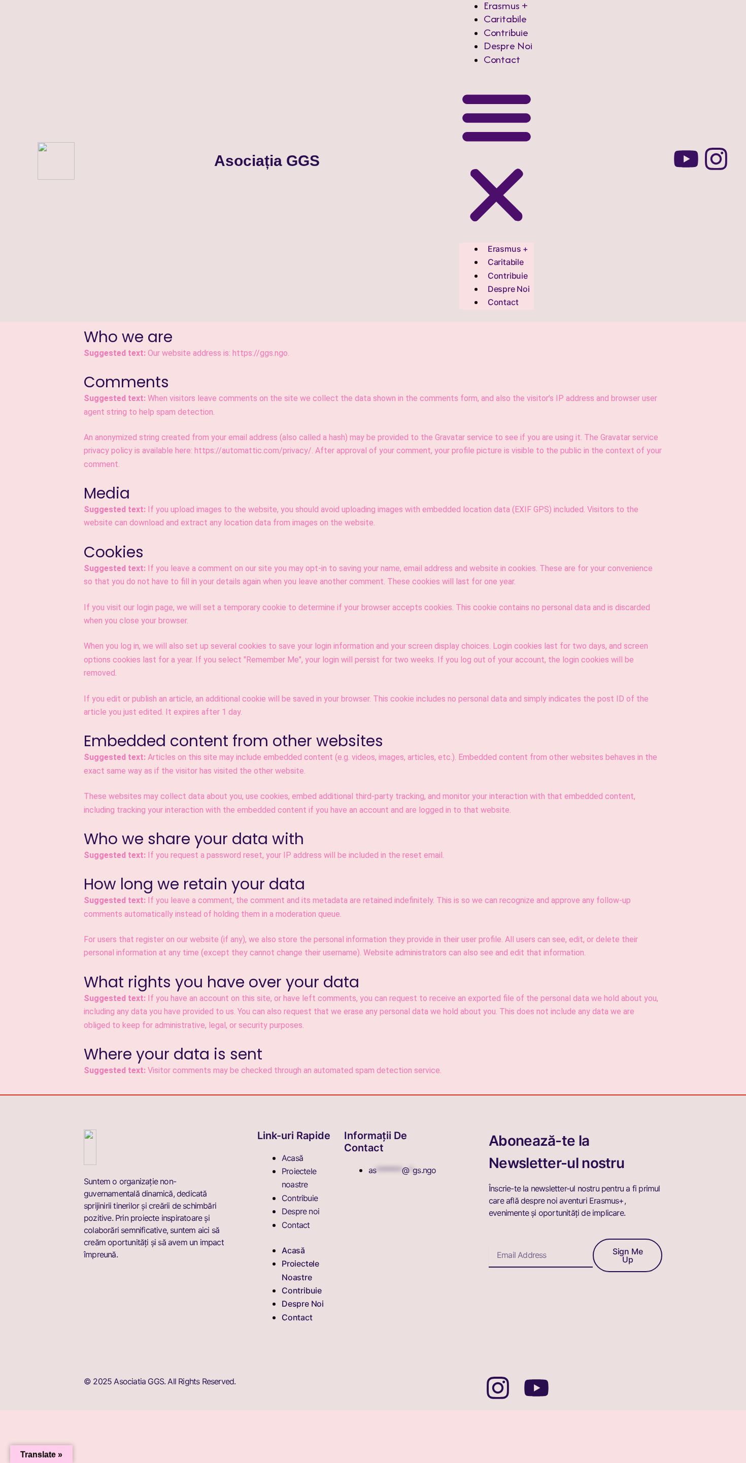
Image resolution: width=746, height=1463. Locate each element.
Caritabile (505, 18)
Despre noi (508, 45)
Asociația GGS (267, 160)
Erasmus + (508, 249)
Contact (502, 59)
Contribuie (506, 32)
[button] (496, 158)
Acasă (292, 1158)
